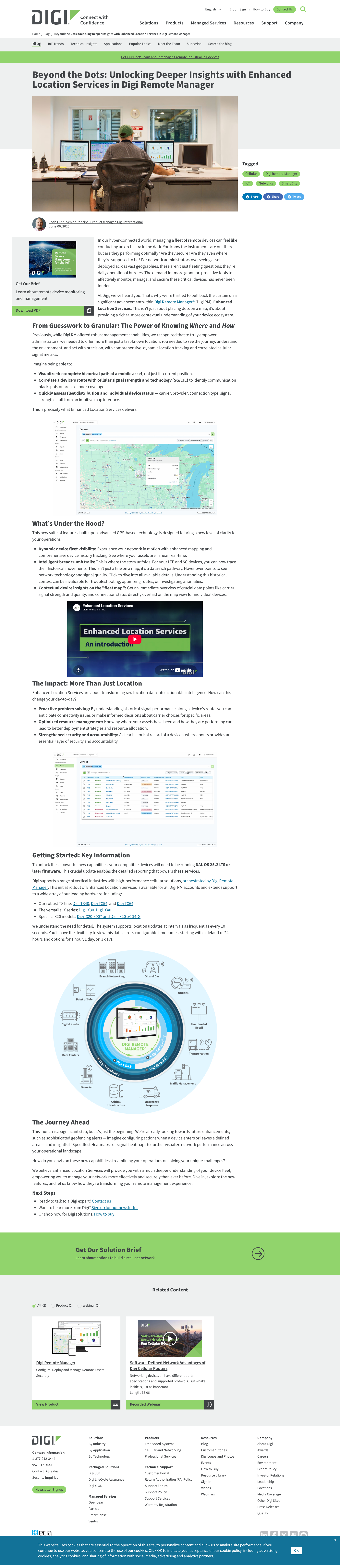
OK (296, 1550)
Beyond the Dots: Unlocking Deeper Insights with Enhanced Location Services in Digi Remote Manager (122, 34)
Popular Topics (140, 43)
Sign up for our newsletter (114, 1207)
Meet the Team (169, 43)
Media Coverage (269, 1494)
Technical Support (159, 1467)
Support (269, 23)
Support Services (157, 1498)
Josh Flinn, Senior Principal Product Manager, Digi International (96, 222)
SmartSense (98, 1515)
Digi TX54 (99, 903)
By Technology (99, 1456)
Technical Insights (83, 43)
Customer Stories (214, 1450)
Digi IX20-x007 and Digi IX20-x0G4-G (108, 916)
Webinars (208, 1494)
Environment (266, 1462)
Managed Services (208, 23)
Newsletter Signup (49, 1489)
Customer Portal (157, 1473)
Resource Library (213, 1475)
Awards (262, 1450)
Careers (263, 1456)
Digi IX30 (86, 910)
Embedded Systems (159, 1443)
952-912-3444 (42, 1465)
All (41, 1305)
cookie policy (230, 1550)
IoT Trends (56, 43)
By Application (99, 1450)
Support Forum (156, 1485)
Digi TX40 (81, 903)
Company (294, 23)
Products (174, 23)
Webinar (91, 1305)
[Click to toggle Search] (303, 9)
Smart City (289, 183)
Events (206, 1462)
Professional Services (160, 1456)
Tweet (296, 197)
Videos (206, 1488)
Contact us (101, 1201)
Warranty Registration (161, 1504)
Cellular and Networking (163, 1450)
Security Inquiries (45, 1477)
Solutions (149, 23)
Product (64, 1305)
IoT (247, 183)
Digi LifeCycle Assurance (106, 1479)
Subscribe (194, 43)
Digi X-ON (96, 1485)
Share (255, 197)
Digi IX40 (103, 910)
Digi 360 (94, 1473)
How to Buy (261, 9)
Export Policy (266, 1469)
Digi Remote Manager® (174, 302)
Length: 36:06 (167, 1383)
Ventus (94, 1521)
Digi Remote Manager (281, 173)
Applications (113, 43)
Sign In (244, 9)
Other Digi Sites (268, 1500)
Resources (244, 23)
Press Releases (268, 1506)
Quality (262, 1513)
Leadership (265, 1481)
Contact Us (284, 9)
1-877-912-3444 (43, 1458)
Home (36, 34)
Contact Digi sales (45, 1471)
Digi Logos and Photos (217, 1456)
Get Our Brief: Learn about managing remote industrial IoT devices (170, 57)
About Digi (265, 1443)
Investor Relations (270, 1475)
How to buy (104, 1214)
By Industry (97, 1443)
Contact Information (48, 1452)
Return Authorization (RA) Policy (168, 1479)
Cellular (251, 173)
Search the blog (220, 43)
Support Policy (156, 1492)
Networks (266, 183)
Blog (232, 9)
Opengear (96, 1502)
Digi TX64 (125, 903)
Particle (94, 1508)
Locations (264, 1488)
